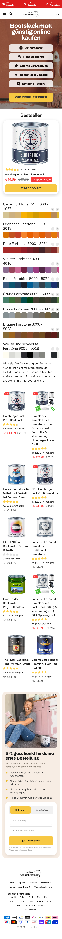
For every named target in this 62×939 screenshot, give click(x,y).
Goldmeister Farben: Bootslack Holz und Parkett (45, 664)
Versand (33, 883)
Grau (18, 905)
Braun (12, 901)
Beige (22, 897)
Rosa (46, 897)
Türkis (30, 901)
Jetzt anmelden (31, 840)
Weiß (13, 897)
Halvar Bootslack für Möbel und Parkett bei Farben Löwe (16, 493)
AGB (27, 887)
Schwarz (40, 905)
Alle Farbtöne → (31, 910)
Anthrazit (28, 905)
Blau (48, 901)
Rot (38, 897)
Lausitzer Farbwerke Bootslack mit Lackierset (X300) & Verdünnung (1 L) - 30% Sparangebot (45, 607)
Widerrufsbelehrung (43, 887)
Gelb (31, 897)
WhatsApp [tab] (42, 809)
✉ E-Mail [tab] (20, 809)
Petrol (40, 901)
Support (21, 883)
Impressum (46, 883)
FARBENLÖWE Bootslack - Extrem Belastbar (15, 546)
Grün (21, 901)
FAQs (11, 883)
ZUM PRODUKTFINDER (31, 97)
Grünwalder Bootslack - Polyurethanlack (13, 603)
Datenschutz (16, 887)
